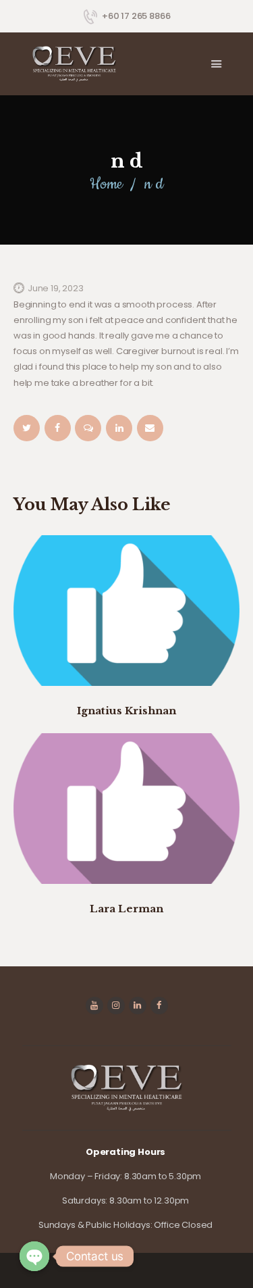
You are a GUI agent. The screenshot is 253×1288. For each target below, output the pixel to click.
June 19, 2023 (56, 288)
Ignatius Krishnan (126, 710)
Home (106, 184)
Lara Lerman (126, 908)
